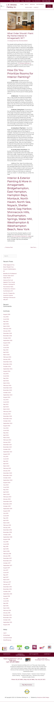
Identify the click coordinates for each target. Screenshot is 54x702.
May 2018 (5, 546)
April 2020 (6, 492)
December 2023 (7, 387)
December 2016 (7, 586)
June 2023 (6, 402)
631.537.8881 (28, 1)
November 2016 (7, 589)
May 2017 (5, 575)
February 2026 (7, 328)
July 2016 (5, 598)
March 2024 (6, 383)
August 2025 (6, 342)
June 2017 (6, 572)
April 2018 (5, 549)
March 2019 (6, 522)
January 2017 (6, 584)
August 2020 (6, 482)
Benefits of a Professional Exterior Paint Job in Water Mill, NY (10, 275)
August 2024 (6, 371)
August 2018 (6, 539)
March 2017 (6, 579)
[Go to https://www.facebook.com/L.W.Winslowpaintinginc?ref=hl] (2, 1)
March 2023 (6, 409)
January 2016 (6, 612)
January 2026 (6, 331)
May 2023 (5, 404)
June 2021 (6, 459)
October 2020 (7, 477)
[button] (49, 6)
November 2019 (7, 504)
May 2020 (5, 489)
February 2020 (7, 496)
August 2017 (6, 567)
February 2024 (7, 385)
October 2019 (6, 506)
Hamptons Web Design (43, 697)
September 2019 (7, 508)
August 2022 (6, 425)
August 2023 (6, 397)
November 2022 (7, 418)
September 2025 (7, 340)
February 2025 (7, 357)
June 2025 (6, 347)
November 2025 (7, 335)
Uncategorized (12, 40)
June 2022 (6, 430)
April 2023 (6, 406)
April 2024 (6, 380)
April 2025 (6, 352)
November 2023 (7, 390)
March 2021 (6, 466)
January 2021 (6, 470)
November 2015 (7, 617)
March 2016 (6, 608)
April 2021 (5, 463)
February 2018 (7, 553)
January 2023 (7, 414)
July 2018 (5, 541)
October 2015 (6, 620)
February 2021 (7, 468)
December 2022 (7, 416)
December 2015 (7, 615)
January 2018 (6, 556)
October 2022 (7, 421)
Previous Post (8, 247)
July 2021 (5, 456)
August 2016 (6, 596)
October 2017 (6, 563)
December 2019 (7, 501)
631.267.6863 (17, 1)
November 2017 (7, 560)
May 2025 (5, 350)
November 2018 (7, 532)
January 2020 (7, 499)
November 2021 (7, 447)
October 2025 (7, 338)
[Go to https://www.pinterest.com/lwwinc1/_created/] (6, 1)
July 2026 (5, 316)
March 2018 (6, 551)
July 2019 (5, 513)
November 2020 (7, 475)
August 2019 (6, 511)
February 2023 (7, 411)
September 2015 (7, 622)
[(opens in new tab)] (11, 647)
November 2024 (7, 364)
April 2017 (5, 577)
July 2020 (6, 485)
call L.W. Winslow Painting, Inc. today (21, 236)
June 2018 (6, 544)
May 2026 (5, 321)
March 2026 (6, 326)
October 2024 (7, 366)
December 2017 (7, 558)
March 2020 (6, 494)
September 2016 (7, 594)
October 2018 (7, 534)
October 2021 (6, 449)
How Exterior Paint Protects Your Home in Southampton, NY (9, 289)
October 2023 (7, 392)
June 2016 (6, 601)
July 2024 (5, 373)
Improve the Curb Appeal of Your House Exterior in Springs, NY (9, 282)
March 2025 (6, 354)
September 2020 (7, 480)
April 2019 (5, 520)
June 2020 (6, 487)
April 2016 (5, 605)
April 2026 (6, 324)
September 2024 (7, 369)
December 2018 (7, 530)
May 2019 (5, 518)
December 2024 (7, 361)
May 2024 (5, 378)
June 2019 (6, 515)
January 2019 (6, 527)
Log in (4, 633)
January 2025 (6, 359)
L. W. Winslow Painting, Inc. (24, 63)
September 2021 (7, 451)
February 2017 (7, 582)
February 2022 (7, 440)
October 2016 (6, 591)
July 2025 (5, 345)
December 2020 (7, 473)
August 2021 (6, 454)
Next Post (34, 247)
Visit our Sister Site (42, 658)
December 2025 (7, 333)
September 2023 (7, 395)
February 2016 (7, 610)
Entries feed (6, 635)
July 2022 (5, 428)
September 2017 (7, 565)
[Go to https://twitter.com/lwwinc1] (4, 1)
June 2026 (6, 319)
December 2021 (7, 444)
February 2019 (7, 525)
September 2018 (7, 537)
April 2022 (6, 435)
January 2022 (7, 442)
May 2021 (5, 461)
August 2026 (6, 314)
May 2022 (5, 432)
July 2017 (5, 570)
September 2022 (7, 423)
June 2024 (6, 376)
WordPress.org (7, 640)
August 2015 (6, 624)
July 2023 (5, 399)
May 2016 (5, 603)
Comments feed (7, 637)
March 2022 (6, 437)
